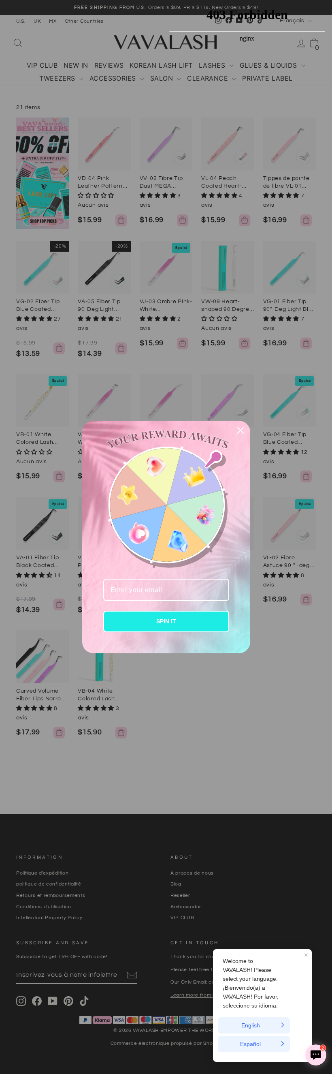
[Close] (240, 430)
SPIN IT (166, 621)
